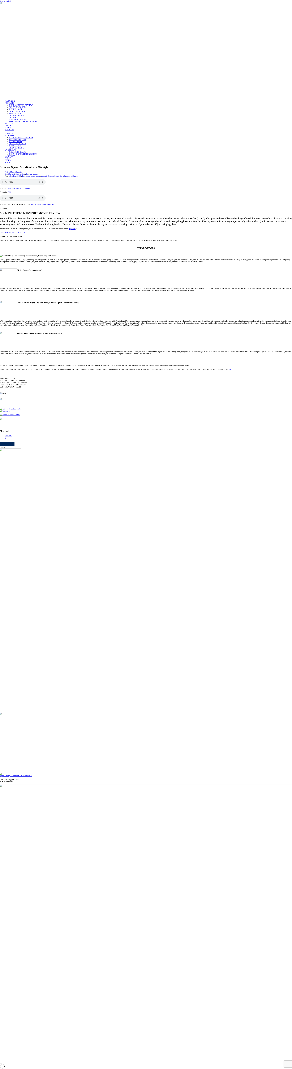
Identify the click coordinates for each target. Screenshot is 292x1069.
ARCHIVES (9, 130)
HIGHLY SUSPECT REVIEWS (21, 105)
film (6, 174)
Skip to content (5, 1)
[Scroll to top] (1, 1063)
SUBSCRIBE (10, 101)
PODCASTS (9, 103)
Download (26, 188)
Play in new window (14, 188)
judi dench (26, 176)
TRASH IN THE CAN (17, 111)
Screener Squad (32, 174)
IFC (19, 176)
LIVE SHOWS (10, 117)
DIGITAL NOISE (15, 109)
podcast (22, 174)
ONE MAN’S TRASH (17, 119)
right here (72, 229)
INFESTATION (15, 113)
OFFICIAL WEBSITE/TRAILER (12, 233)
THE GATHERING (16, 115)
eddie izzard (13, 176)
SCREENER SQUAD (17, 107)
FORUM (8, 128)
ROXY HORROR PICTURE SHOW (23, 121)
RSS (9, 192)
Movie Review (13, 174)
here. (230, 369)
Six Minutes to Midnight (68, 176)
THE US (8, 126)
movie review (35, 176)
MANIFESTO (10, 123)
